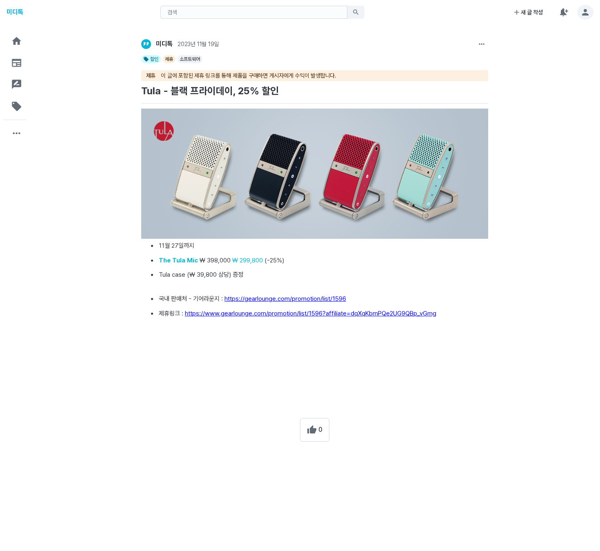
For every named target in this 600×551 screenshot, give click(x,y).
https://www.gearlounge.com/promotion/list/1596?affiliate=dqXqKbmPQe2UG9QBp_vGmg (310, 313)
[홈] (16, 41)
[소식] (16, 62)
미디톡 (15, 12)
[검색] (355, 12)
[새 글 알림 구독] (563, 12)
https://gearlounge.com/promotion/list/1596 (285, 298)
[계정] (585, 12)
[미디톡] (146, 44)
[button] (16, 41)
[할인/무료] (16, 106)
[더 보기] (481, 44)
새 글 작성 (532, 12)
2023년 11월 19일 (198, 44)
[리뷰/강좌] (16, 84)
